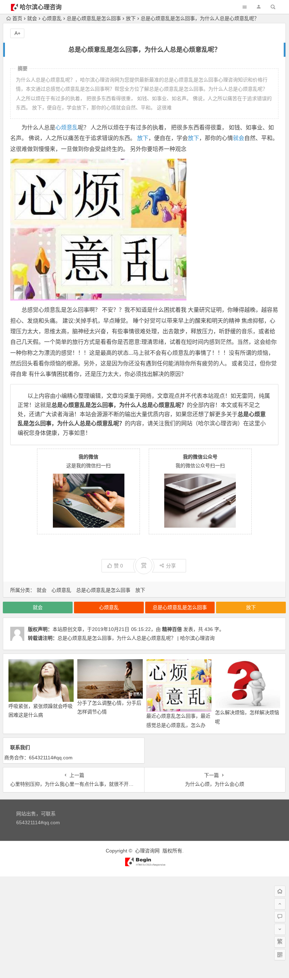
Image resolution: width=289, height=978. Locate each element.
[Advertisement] (144, 925)
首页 (17, 18)
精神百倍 (172, 629)
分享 (171, 566)
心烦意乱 (52, 18)
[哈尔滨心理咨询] (144, 865)
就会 (32, 18)
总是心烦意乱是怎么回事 (94, 18)
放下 (131, 18)
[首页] (279, 891)
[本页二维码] (279, 954)
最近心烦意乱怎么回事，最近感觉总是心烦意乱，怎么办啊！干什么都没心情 (178, 724)
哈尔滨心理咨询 (41, 7)
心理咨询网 (147, 851)
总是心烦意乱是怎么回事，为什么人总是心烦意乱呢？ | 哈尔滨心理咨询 (136, 638)
